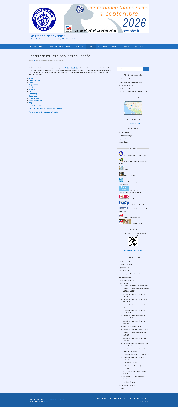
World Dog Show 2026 (126, 85)
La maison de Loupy (136, 205)
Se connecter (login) (125, 136)
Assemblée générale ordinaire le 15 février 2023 (135, 311)
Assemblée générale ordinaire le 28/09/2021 (134, 322)
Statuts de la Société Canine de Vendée (133, 378)
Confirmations (65, 47)
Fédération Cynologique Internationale (129, 183)
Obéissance (33, 96)
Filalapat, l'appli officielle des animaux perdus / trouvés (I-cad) (134, 191)
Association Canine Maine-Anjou (134, 155)
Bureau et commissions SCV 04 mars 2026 (133, 92)
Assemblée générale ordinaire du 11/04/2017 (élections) (134, 350)
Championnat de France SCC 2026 (130, 82)
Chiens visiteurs (34, 80)
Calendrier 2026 (124, 271)
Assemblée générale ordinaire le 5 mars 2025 (134, 295)
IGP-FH (31, 92)
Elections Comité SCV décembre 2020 (135, 330)
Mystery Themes (49, 401)
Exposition (79, 47)
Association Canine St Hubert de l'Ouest (133, 162)
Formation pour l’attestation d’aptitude (132, 274)
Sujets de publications (126, 280)
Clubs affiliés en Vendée (131, 363)
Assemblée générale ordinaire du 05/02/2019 (134, 334)
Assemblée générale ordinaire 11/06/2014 (133, 358)
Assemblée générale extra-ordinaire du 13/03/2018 (135, 344)
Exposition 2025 (124, 268)
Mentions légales (129, 382)
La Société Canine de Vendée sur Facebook (133, 210)
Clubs (90, 47)
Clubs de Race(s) (130, 176)
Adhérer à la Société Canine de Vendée (136, 286)
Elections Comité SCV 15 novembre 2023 (135, 306)
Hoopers (32, 89)
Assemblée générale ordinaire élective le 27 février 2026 (136, 290)
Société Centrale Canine (131, 217)
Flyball (31, 87)
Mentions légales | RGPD (133, 251)
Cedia (126, 170)
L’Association (102, 47)
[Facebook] (142, 47)
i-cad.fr (131, 199)
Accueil (33, 47)
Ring (30, 103)
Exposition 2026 (124, 88)
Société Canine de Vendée (47, 36)
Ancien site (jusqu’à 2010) (127, 385)
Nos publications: (125, 277)
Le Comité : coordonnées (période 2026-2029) (134, 372)
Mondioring (33, 94)
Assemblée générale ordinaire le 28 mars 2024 (135, 301)
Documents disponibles (133, 123)
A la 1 (41, 47)
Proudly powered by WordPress (54, 399)
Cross (31, 83)
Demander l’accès (125, 132)
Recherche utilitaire (35, 100)
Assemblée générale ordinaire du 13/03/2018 (134, 339)
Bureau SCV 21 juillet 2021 (132, 326)
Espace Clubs (123, 142)
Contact (125, 47)
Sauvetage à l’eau (35, 105)
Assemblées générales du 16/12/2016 (136, 354)
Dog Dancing (33, 85)
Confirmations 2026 (125, 79)
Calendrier (52, 47)
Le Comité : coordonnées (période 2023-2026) (134, 367)
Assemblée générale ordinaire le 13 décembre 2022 (135, 317)
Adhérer (114, 47)
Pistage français (34, 98)
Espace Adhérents (125, 139)
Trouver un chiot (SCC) (139, 223)
